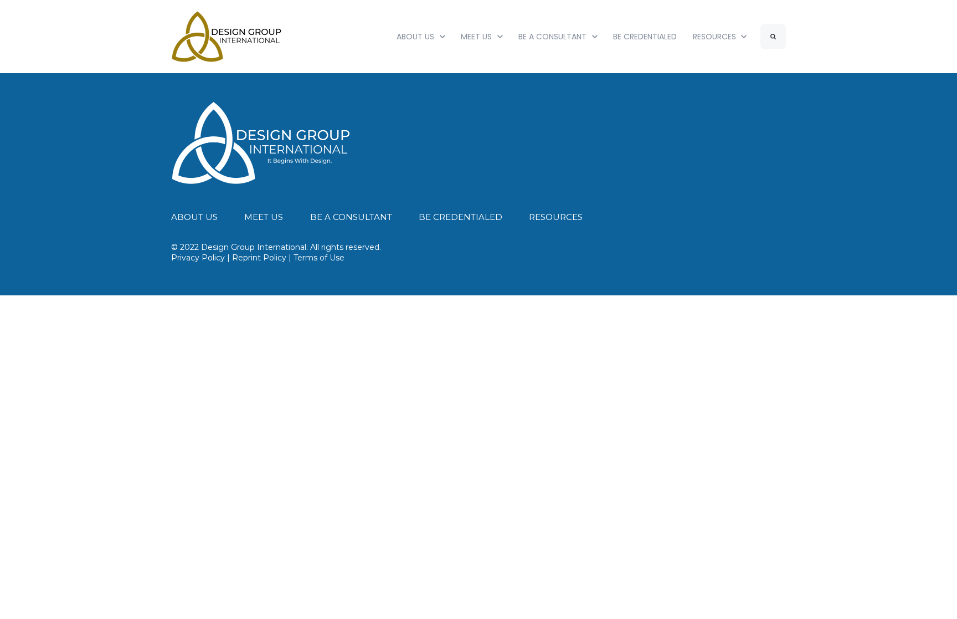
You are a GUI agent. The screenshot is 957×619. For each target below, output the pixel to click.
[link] (261, 142)
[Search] (773, 36)
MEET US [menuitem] (263, 217)
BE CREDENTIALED (645, 36)
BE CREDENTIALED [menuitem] (460, 217)
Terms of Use (319, 258)
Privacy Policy (198, 258)
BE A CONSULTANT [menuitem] (351, 217)
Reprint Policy (259, 258)
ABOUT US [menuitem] (194, 217)
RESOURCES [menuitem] (556, 217)
